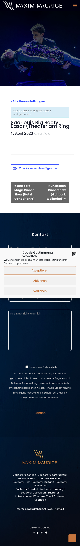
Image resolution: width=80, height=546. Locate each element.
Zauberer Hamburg (51, 489)
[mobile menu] (75, 5)
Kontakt (59, 509)
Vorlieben (40, 291)
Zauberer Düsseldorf (33, 492)
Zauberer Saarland (24, 475)
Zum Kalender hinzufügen (35, 168)
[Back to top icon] (72, 538)
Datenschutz (39, 509)
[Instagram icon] (42, 533)
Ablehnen (40, 281)
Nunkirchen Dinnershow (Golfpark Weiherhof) (56, 192)
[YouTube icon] (38, 533)
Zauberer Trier (43, 496)
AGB (50, 509)
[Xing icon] (45, 533)
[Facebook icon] (34, 533)
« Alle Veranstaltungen (28, 101)
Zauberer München (49, 478)
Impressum (23, 509)
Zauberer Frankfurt (27, 489)
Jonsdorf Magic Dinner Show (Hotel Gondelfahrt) (24, 192)
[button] (74, 254)
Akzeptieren (40, 270)
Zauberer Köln (21, 482)
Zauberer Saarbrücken (52, 475)
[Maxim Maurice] (32, 5)
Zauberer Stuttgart (43, 482)
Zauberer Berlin (27, 478)
